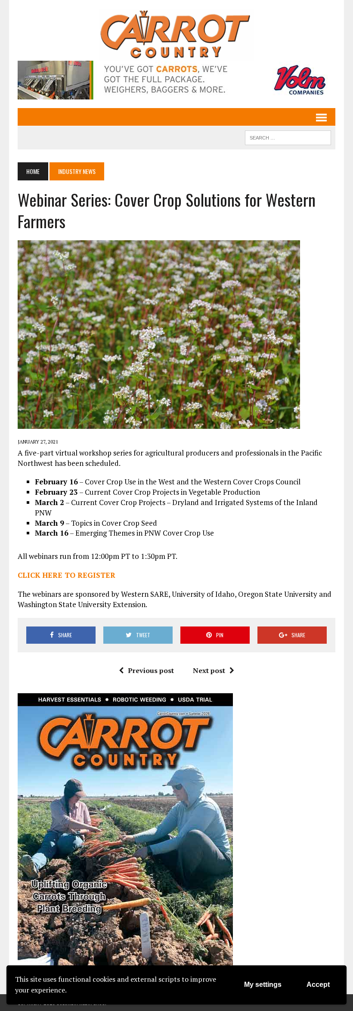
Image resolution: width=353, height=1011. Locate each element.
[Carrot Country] (176, 35)
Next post (209, 670)
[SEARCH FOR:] (288, 136)
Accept (318, 984)
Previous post (151, 670)
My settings (263, 984)
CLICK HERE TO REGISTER (66, 575)
